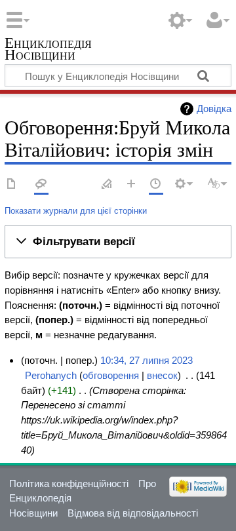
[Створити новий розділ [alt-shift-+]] (132, 184)
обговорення (111, 375)
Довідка (214, 108)
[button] (118, 242)
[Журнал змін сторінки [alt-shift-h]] (156, 184)
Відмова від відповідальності (133, 513)
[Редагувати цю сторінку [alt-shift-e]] (107, 184)
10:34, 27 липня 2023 (146, 360)
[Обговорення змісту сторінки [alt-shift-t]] (41, 184)
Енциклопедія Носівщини (48, 50)
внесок (162, 375)
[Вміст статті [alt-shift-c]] (12, 184)
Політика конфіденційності (68, 483)
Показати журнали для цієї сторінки (76, 211)
